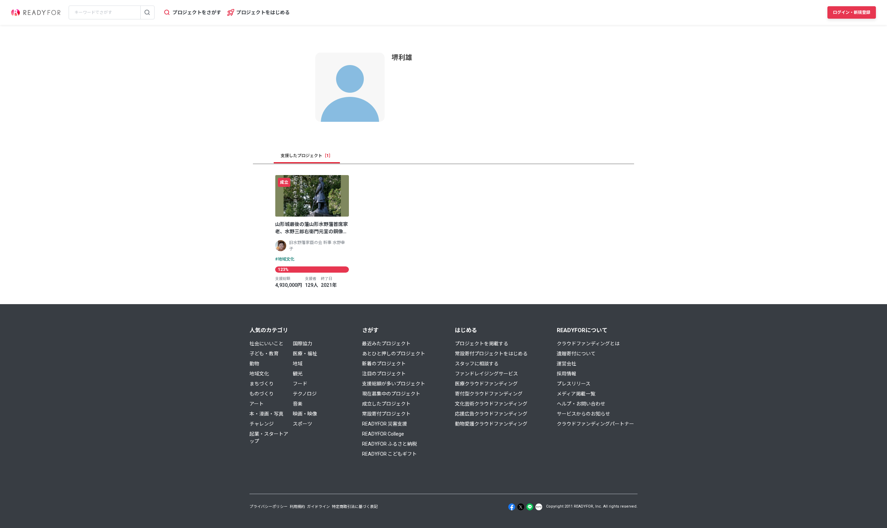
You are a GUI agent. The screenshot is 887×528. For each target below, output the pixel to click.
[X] (520, 506)
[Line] (529, 506)
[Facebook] (511, 506)
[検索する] (147, 12)
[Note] (538, 506)
